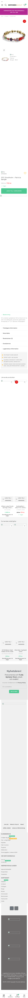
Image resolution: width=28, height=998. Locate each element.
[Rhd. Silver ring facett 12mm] (20, 582)
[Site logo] (15, 5)
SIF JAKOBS (7, 509)
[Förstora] (4, 50)
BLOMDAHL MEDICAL (7, 653)
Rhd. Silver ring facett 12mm (21, 650)
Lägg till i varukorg (14, 191)
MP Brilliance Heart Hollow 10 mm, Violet (7, 650)
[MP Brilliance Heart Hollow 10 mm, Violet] (7, 582)
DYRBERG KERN (20, 509)
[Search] (5, 5)
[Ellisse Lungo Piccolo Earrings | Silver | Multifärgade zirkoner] (7, 438)
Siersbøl (21, 653)
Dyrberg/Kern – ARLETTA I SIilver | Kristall (20, 508)
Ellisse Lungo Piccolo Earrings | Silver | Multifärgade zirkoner (7, 508)
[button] (7, 499)
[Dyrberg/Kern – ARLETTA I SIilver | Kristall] (20, 438)
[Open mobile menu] (2, 5)
